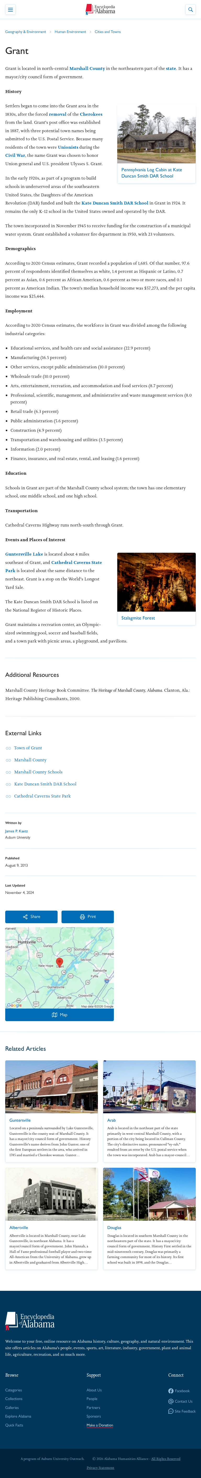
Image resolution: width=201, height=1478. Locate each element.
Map (64, 1014)
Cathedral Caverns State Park (42, 796)
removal (57, 114)
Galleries (12, 1407)
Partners (93, 1407)
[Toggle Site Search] (190, 9)
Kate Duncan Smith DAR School (114, 203)
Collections (13, 1398)
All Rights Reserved (165, 1459)
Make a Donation (100, 1425)
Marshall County (87, 68)
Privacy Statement (100, 1467)
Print (92, 916)
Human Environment (70, 31)
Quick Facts (14, 1425)
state (171, 68)
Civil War (15, 155)
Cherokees (91, 114)
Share (35, 916)
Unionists (68, 147)
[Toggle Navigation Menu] (10, 9)
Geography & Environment (25, 31)
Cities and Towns (108, 31)
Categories (13, 1390)
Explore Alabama (18, 1416)
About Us (94, 1390)
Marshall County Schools (38, 772)
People (92, 1398)
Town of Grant (28, 748)
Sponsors (94, 1416)
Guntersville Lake (24, 554)
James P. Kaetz (16, 831)
